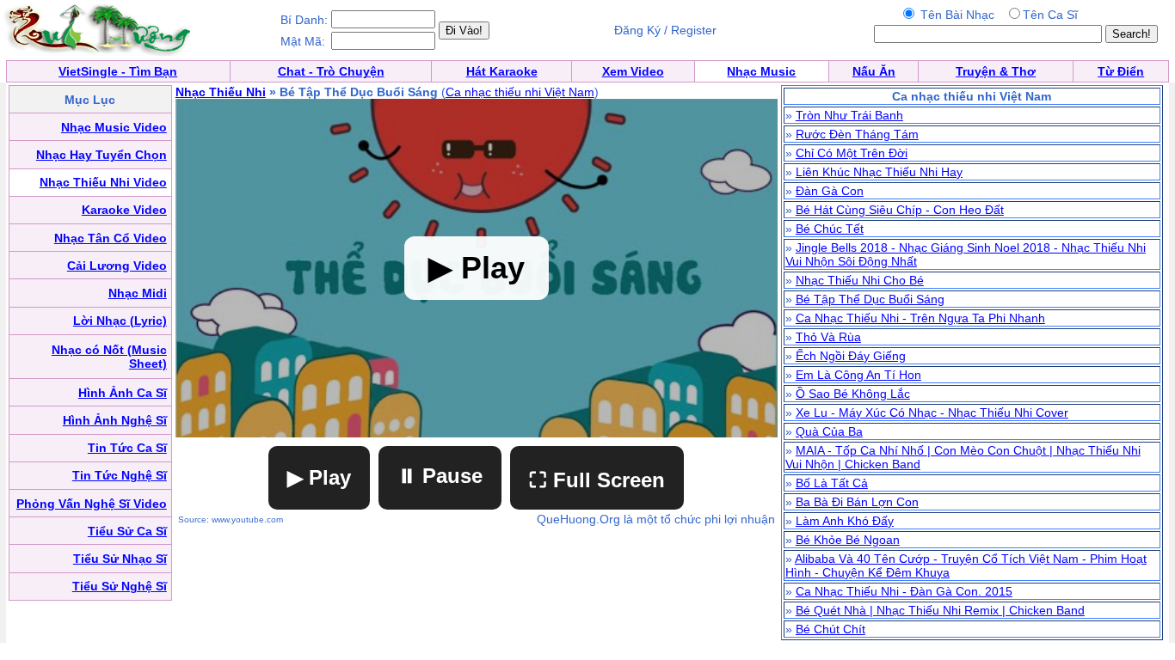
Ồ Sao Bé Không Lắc (853, 393)
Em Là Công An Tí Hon (858, 375)
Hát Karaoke (502, 71)
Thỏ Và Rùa (828, 337)
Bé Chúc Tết (830, 228)
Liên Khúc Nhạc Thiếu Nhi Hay (879, 172)
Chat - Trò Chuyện (331, 71)
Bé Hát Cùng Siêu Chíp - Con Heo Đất (900, 210)
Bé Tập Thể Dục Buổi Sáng (870, 299)
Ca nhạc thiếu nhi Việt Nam (520, 92)
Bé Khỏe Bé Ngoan (848, 540)
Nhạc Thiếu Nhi (220, 92)
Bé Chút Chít (830, 629)
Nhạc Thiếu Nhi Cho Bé (860, 280)
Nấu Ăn (873, 71)
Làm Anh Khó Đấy (845, 521)
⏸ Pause (440, 475)
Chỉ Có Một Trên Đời (851, 153)
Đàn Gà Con (830, 191)
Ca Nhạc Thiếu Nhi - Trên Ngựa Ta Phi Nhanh (920, 318)
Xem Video (633, 71)
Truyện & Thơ (996, 71)
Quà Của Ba (829, 431)
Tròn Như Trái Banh (849, 115)
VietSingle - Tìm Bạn (117, 71)
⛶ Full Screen (597, 480)
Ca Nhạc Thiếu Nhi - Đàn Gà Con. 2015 (904, 591)
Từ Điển (1121, 71)
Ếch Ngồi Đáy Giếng (851, 356)
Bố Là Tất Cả (832, 483)
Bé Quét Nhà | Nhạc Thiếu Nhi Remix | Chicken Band (940, 610)
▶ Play (319, 477)
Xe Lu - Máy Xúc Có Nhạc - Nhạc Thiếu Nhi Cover (932, 412)
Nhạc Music (761, 71)
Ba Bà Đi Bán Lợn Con (857, 502)
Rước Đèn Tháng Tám (857, 134)
